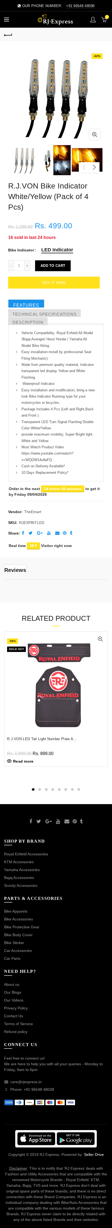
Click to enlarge (94, 134)
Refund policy (15, 1031)
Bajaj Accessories (19, 877)
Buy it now (54, 282)
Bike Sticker (14, 943)
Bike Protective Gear (21, 927)
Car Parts (12, 958)
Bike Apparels (15, 911)
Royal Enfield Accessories (26, 854)
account (93, 19)
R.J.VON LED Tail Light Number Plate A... (42, 739)
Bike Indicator (21, 250)
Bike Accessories (18, 919)
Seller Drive (94, 1154)
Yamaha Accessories (22, 870)
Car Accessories (18, 950)
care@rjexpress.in (26, 1082)
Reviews (15, 570)
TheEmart (32, 512)
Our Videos (13, 1000)
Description (28, 322)
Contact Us (13, 1016)
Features (26, 305)
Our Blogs (12, 992)
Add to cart (53, 266)
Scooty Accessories (20, 885)
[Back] (8, 34)
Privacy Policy (16, 1008)
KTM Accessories (19, 862)
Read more (23, 761)
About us (11, 984)
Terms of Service (18, 1024)
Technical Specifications (45, 314)
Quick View (100, 639)
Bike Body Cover (18, 935)
